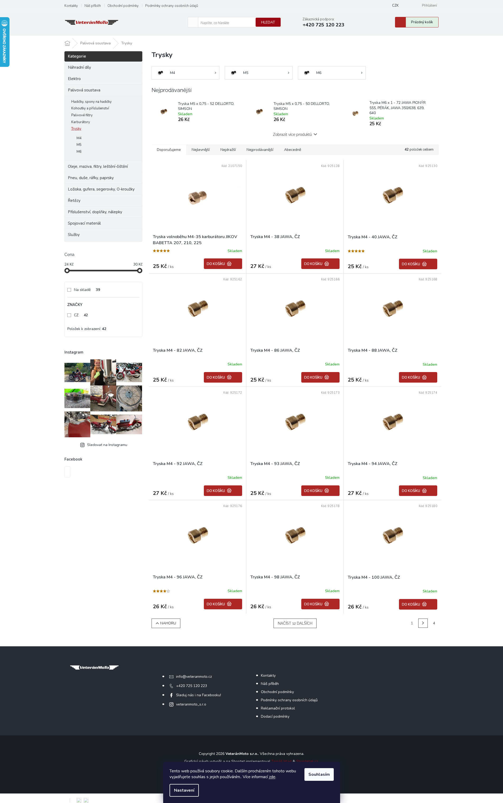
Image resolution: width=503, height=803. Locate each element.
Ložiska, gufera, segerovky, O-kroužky (101, 189)
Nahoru (168, 623)
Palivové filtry (82, 115)
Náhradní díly (79, 67)
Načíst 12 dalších (295, 623)
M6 (79, 151)
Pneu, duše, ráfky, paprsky (91, 177)
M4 (79, 138)
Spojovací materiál (84, 223)
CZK (395, 5)
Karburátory (80, 122)
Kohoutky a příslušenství (90, 108)
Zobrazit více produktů (292, 134)
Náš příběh (92, 5)
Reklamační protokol (278, 708)
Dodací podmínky (275, 716)
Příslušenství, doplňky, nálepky (95, 212)
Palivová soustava (84, 90)
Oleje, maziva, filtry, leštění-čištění (98, 166)
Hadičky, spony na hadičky (91, 101)
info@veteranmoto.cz (194, 676)
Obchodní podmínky (123, 5)
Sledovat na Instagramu (107, 444)
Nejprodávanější (260, 149)
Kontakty (71, 5)
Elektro (74, 78)
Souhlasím (319, 774)
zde (272, 777)
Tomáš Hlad (281, 761)
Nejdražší (228, 149)
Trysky (76, 128)
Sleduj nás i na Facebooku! (198, 695)
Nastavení (184, 790)
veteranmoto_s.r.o (191, 704)
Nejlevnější (201, 149)
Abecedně (292, 149)
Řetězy (74, 200)
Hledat (268, 22)
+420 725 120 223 (191, 685)
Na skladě (87, 289)
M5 (79, 144)
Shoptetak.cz (307, 761)
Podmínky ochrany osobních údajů (171, 5)
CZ (81, 315)
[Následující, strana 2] (423, 623)
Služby (74, 234)
